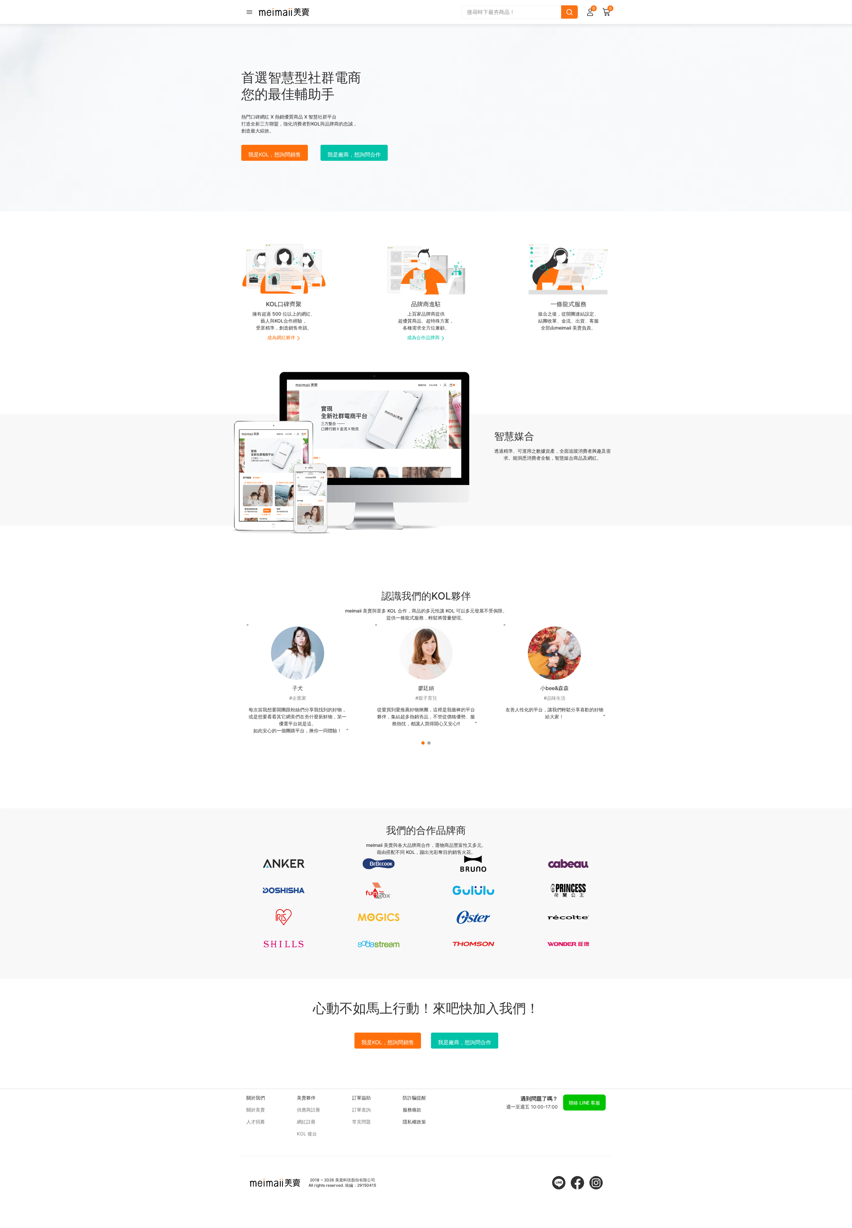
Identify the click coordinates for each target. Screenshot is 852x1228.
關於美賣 (255, 1109)
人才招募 (255, 1121)
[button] (423, 743)
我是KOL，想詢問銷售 (274, 154)
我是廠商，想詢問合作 (354, 154)
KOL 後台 (307, 1133)
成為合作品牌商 (423, 337)
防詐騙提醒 (414, 1098)
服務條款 (412, 1109)
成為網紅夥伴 (281, 337)
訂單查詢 (361, 1109)
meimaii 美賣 (284, 12)
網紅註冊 (306, 1121)
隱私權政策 (414, 1121)
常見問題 (361, 1121)
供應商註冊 (308, 1109)
